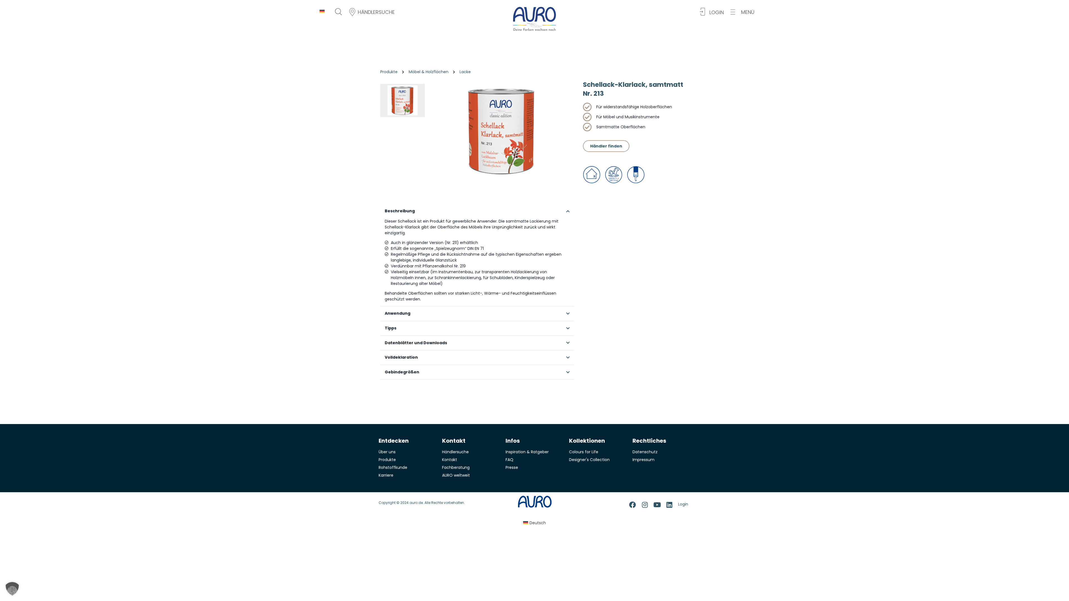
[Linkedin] (669, 504)
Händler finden (606, 146)
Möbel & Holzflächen (428, 72)
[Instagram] (644, 504)
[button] (742, 12)
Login (683, 504)
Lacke (465, 72)
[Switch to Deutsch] (322, 11)
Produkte (389, 72)
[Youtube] (657, 504)
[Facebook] (632, 504)
